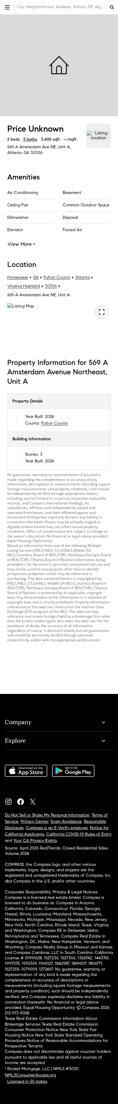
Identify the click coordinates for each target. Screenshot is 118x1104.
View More (20, 244)
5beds (13, 139)
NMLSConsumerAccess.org (30, 1075)
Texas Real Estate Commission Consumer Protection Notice (51, 1027)
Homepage (17, 277)
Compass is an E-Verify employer (57, 827)
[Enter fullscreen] (101, 312)
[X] (35, 800)
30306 (37, 152)
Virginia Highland (23, 286)
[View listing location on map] (99, 135)
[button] (7, 7)
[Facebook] (23, 800)
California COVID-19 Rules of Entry (78, 834)
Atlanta (82, 277)
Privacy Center (34, 821)
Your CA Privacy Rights (35, 840)
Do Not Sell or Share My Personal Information (47, 815)
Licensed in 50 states (27, 1081)
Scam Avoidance (66, 821)
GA (36, 277)
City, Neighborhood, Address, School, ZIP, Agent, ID (61, 6)
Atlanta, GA (18, 152)
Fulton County (57, 277)
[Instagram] (11, 800)
